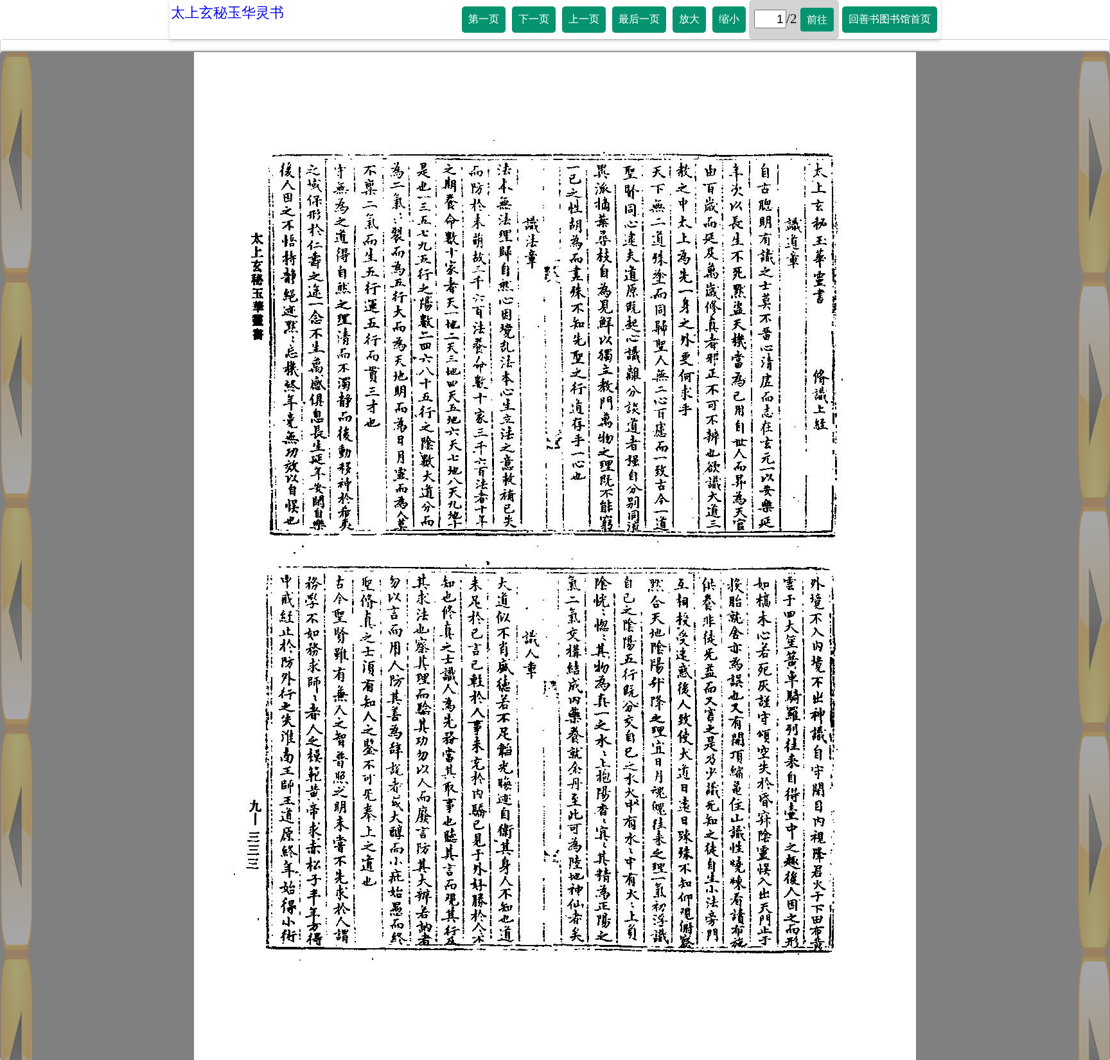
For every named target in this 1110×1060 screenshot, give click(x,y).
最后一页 (639, 18)
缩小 (729, 18)
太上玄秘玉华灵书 (227, 12)
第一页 (483, 18)
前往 (817, 19)
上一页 (583, 18)
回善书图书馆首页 (890, 18)
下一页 (533, 18)
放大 (689, 18)
